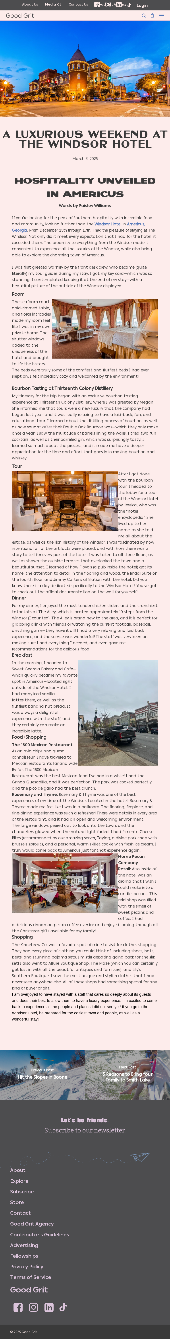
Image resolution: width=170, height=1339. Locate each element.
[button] (161, 15)
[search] (144, 15)
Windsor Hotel (108, 224)
